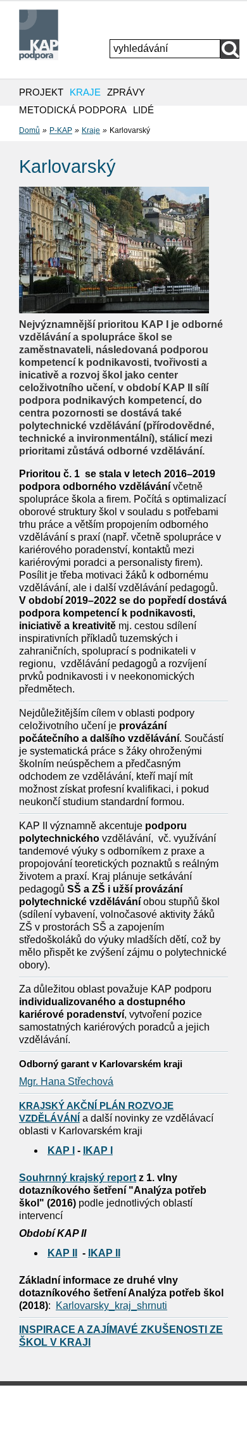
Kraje (91, 130)
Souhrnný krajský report (77, 1177)
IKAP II (104, 1253)
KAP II (62, 1253)
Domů (29, 130)
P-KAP (60, 130)
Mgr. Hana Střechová (66, 1081)
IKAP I (98, 1150)
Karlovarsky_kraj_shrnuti (111, 1305)
